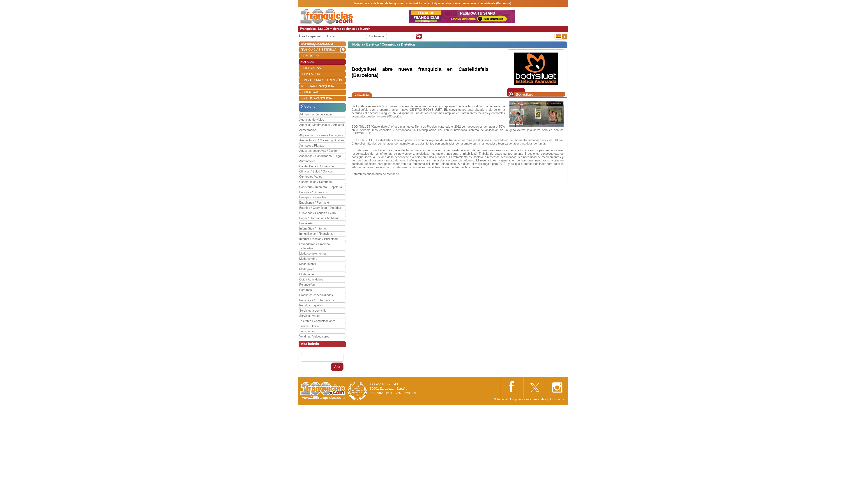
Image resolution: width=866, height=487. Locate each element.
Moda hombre (308, 258)
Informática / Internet (313, 228)
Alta (337, 366)
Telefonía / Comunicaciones (317, 321)
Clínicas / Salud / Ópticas (316, 171)
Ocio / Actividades (311, 279)
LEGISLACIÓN (310, 74)
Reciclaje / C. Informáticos (316, 300)
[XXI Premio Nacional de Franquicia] (357, 391)
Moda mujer (307, 274)
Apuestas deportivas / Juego (318, 150)
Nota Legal (501, 399)
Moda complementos (313, 253)
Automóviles (307, 161)
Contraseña (376, 36)
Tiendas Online (309, 326)
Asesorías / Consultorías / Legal (320, 156)
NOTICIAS (307, 62)
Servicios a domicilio (312, 310)
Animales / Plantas (311, 145)
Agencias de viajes (311, 119)
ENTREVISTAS (310, 68)
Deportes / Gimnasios (313, 192)
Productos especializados (316, 295)
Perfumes (305, 290)
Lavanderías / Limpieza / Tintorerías (315, 246)
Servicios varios (309, 315)
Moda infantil (307, 264)
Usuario (332, 36)
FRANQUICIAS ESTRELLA (318, 49)
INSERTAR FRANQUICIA (317, 86)
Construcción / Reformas (315, 182)
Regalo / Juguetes (311, 305)
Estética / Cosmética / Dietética (320, 207)
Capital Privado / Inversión (316, 166)
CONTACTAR (309, 92)
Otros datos (556, 399)
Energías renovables (312, 197)
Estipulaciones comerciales (528, 399)
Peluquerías (307, 284)
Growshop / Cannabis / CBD (317, 213)
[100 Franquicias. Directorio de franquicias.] (326, 16)
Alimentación (307, 130)
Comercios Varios (310, 176)
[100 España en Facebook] (512, 386)
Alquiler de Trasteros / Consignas (321, 135)
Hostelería (306, 223)
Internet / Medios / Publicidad (318, 239)
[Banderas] (561, 36)
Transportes (307, 331)
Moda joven (306, 269)
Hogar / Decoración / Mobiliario (319, 218)
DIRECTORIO (309, 55)
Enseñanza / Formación (314, 202)
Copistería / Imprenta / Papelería (320, 187)
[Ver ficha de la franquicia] (536, 68)
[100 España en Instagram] (557, 386)
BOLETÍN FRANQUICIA (316, 98)
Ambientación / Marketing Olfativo (321, 140)
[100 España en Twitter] (534, 386)
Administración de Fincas (315, 114)
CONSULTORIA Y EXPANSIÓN (321, 80)
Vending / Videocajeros (314, 336)
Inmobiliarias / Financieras (316, 233)
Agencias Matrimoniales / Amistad (321, 124)
